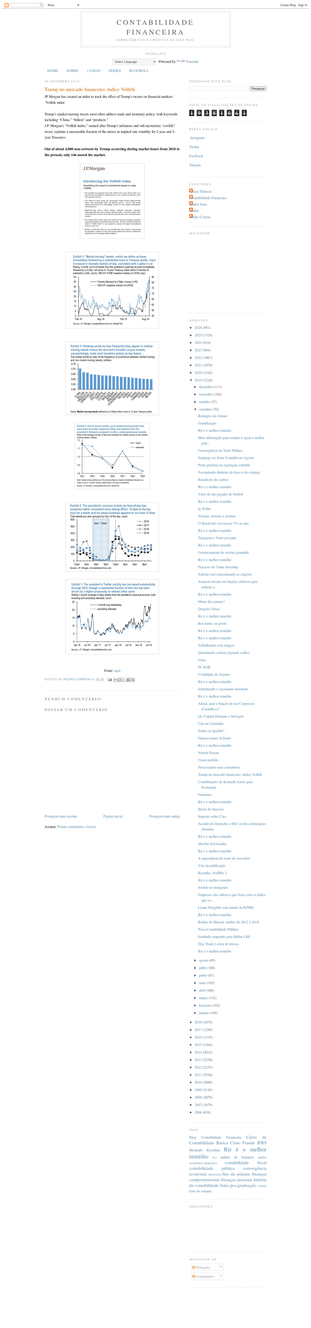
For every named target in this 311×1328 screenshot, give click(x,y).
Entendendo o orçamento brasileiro (223, 688)
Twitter (194, 146)
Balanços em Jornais (212, 415)
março (204, 997)
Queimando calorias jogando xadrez (224, 652)
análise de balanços (237, 1157)
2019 (199, 380)
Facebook (196, 155)
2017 (199, 1029)
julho (203, 967)
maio (203, 982)
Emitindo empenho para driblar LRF (224, 936)
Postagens (202, 1267)
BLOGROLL (139, 70)
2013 (199, 1059)
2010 (199, 1082)
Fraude (248, 1142)
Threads (195, 165)
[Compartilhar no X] (124, 680)
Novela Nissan (208, 752)
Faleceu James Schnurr (214, 738)
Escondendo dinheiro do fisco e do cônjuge (229, 472)
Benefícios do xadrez (213, 479)
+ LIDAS (93, 70)
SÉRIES (115, 70)
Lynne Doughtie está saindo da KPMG (226, 907)
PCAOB (204, 667)
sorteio (262, 1185)
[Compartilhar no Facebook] (128, 680)
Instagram (197, 137)
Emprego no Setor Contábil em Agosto (226, 457)
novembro (206, 394)
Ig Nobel (204, 508)
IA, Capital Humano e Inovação (221, 716)
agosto (204, 960)
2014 (199, 1052)
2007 (199, 1104)
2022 (199, 357)
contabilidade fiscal (246, 1162)
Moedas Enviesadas (212, 843)
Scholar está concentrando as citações (225, 574)
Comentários (204, 1276)
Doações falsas (208, 608)
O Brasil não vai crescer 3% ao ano (223, 523)
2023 (199, 350)
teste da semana (200, 1190)
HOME (52, 70)
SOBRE (72, 70)
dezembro (206, 386)
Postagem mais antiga (164, 816)
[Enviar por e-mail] (115, 680)
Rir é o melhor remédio (214, 430)
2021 (199, 365)
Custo (235, 1142)
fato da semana (236, 1174)
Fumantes (205, 794)
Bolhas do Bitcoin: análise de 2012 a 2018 (228, 921)
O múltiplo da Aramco (214, 674)
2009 (199, 1089)
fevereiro (205, 1005)
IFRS (262, 1142)
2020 (199, 372)
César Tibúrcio (201, 191)
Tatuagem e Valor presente (217, 537)
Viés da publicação (211, 865)
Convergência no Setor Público (220, 450)
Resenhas (213, 1150)
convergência (255, 1168)
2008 (199, 1097)
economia (198, 1174)
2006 (199, 1112)
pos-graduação (243, 1185)
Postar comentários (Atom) (76, 826)
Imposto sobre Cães (212, 816)
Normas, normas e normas (217, 515)
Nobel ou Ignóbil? (211, 730)
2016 (199, 1037)
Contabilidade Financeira (155, 27)
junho (203, 975)
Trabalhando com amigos (216, 645)
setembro (206, 409)
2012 (199, 1067)
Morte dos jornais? (211, 601)
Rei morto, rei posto (212, 623)
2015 (199, 1044)
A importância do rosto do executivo (224, 858)
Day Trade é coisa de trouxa (218, 943)
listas (224, 1185)
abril (202, 990)
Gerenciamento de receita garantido (223, 552)
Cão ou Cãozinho (210, 723)
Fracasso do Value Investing (218, 566)
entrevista (214, 1174)
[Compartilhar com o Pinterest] (133, 680)
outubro (205, 401)
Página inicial (113, 816)
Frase (202, 659)
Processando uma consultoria (219, 767)
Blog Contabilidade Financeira (215, 1137)
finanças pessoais (236, 1179)
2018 (199, 1022)
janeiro (204, 1012)
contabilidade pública (212, 1168)
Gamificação (207, 423)
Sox (214, 1157)
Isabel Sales (198, 204)
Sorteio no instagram (213, 887)
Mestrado (196, 1150)
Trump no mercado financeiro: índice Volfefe (230, 774)
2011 (199, 1074)
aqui (117, 670)
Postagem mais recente (61, 816)
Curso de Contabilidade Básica (228, 1139)
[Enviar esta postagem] (109, 679)
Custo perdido (208, 759)
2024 (199, 342)
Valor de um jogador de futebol (220, 494)
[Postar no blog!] (120, 680)
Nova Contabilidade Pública (218, 929)
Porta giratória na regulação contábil (224, 464)
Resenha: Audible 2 (212, 872)
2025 (199, 335)
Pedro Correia (200, 216)
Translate (192, 61)
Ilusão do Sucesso (211, 809)
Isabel (194, 210)
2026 (199, 327)
